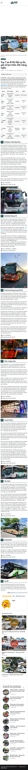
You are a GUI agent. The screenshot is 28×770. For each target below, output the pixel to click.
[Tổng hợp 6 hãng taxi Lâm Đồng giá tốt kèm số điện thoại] (6, 721)
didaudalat (16, 592)
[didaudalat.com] (14, 2)
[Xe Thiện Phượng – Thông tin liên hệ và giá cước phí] (14, 665)
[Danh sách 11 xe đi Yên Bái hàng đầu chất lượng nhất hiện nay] (6, 714)
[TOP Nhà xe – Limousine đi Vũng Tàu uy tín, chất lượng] (6, 728)
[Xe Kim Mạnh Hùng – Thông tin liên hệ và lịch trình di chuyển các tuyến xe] (6, 692)
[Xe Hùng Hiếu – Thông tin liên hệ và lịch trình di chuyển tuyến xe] (6, 750)
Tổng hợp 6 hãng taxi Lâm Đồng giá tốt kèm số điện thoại (17, 719)
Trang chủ (2, 55)
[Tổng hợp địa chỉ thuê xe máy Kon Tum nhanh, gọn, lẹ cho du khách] (6, 707)
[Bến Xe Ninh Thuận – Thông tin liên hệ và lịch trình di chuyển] (6, 757)
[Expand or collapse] (26, 74)
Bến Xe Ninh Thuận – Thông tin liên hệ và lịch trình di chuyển (17, 756)
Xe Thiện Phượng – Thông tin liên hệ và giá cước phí (12, 674)
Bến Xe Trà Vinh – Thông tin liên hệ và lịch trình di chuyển (17, 734)
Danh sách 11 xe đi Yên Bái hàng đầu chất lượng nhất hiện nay (17, 712)
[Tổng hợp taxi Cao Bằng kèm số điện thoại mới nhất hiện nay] (14, 622)
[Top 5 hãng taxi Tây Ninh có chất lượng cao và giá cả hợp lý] (6, 699)
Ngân (3, 70)
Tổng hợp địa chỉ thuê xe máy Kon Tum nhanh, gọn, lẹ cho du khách (17, 705)
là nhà (10, 364)
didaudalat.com (4, 85)
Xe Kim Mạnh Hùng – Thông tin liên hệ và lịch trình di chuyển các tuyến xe (17, 691)
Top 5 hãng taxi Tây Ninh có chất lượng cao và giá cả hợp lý (17, 697)
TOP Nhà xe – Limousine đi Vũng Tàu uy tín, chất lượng (17, 726)
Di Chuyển (7, 55)
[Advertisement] (14, 20)
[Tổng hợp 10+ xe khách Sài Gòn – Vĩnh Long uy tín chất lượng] (14, 643)
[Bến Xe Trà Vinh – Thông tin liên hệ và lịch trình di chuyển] (6, 736)
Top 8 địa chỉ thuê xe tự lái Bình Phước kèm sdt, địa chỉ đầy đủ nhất (17, 741)
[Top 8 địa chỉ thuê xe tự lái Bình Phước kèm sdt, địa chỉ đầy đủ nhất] (6, 743)
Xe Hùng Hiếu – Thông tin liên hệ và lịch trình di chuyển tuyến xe (17, 748)
